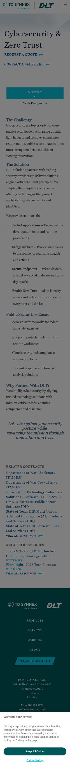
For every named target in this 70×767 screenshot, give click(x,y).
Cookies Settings (35, 760)
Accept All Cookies (35, 751)
